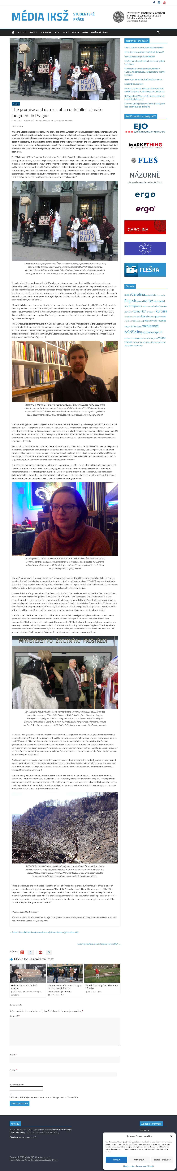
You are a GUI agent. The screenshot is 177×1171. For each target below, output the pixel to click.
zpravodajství (150, 342)
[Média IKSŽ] (88, 9)
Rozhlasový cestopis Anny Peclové (139, 56)
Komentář (15, 1016)
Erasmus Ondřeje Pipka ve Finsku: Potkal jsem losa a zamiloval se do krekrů (144, 105)
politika (147, 320)
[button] (171, 1136)
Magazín (33, 32)
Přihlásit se (144, 1130)
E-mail (13, 1070)
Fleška (156, 301)
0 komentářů (59, 120)
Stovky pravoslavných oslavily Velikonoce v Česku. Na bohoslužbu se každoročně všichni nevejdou (144, 71)
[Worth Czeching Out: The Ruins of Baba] (102, 965)
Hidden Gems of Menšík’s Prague (24, 987)
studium (143, 338)
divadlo (153, 295)
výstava (128, 342)
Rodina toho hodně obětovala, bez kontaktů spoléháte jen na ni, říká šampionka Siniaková (144, 90)
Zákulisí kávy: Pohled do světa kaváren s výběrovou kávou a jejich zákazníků (44, 932)
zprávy (157, 342)
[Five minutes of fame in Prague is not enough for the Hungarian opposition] (65, 965)
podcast (140, 321)
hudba (156, 306)
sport (158, 332)
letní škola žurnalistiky (132, 316)
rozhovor (148, 332)
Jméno (13, 1054)
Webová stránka (17, 1084)
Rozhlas (137, 326)
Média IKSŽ (30, 120)
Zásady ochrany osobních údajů (23, 1137)
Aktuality (22, 32)
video (162, 337)
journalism (128, 311)
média (133, 320)
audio (127, 295)
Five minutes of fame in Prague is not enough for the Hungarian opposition (64, 988)
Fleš (150, 300)
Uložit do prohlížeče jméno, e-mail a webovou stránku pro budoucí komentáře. (44, 1097)
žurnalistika (137, 345)
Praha (154, 320)
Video (65, 32)
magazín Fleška (159, 316)
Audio (57, 32)
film (145, 301)
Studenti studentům (133, 83)
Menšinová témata (99, 32)
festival (139, 301)
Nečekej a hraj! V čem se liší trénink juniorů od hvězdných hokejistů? (144, 97)
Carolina (138, 294)
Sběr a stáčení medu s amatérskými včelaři (143, 47)
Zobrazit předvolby (162, 1159)
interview (163, 306)
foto (126, 306)
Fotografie (46, 32)
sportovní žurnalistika (132, 338)
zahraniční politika (139, 342)
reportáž (129, 326)
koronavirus (150, 311)
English (75, 32)
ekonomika (161, 295)
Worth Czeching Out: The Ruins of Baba (102, 987)
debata (147, 295)
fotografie (135, 306)
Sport (85, 32)
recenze (162, 320)
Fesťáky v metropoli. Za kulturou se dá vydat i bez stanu (144, 62)
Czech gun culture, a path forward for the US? (99, 943)
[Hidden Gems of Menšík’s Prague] (28, 965)
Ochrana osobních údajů (145, 1166)
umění (156, 338)
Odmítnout (139, 1159)
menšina (127, 321)
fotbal (161, 301)
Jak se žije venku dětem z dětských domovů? (144, 52)
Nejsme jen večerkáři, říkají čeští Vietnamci (143, 79)
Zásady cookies (128, 1166)
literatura (146, 316)
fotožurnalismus (147, 306)
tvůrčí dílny (149, 338)
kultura (161, 311)
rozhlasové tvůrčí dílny (141, 329)
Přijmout (116, 1159)
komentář (139, 311)
